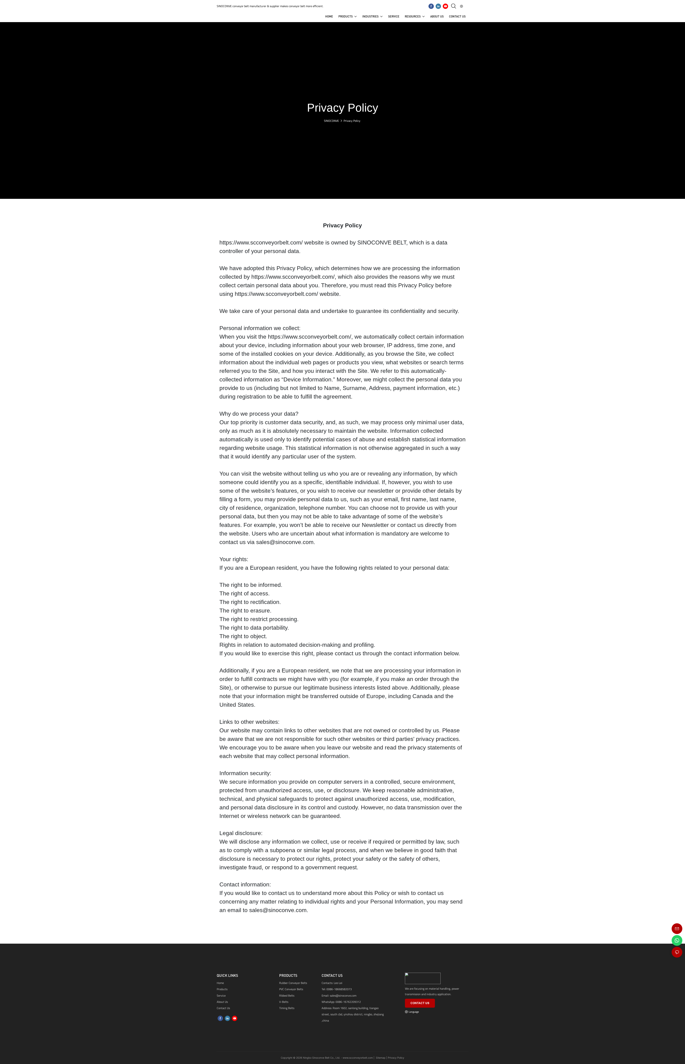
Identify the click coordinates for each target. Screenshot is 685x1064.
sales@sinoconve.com (343, 995)
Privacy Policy (352, 120)
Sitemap (380, 1057)
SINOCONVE (331, 120)
